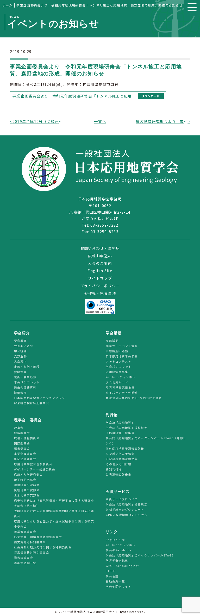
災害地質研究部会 (27, 490)
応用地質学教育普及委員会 (33, 464)
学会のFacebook (119, 550)
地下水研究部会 (25, 480)
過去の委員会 (23, 558)
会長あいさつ (23, 346)
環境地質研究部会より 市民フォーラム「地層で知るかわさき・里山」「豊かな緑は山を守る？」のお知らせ (162, 121)
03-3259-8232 (104, 225)
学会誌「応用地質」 (120, 423)
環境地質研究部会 (27, 485)
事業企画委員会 (25, 454)
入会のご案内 (100, 263)
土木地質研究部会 (27, 495)
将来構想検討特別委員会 (31, 403)
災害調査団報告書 (118, 475)
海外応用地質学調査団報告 (125, 449)
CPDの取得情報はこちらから (128, 515)
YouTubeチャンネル (120, 377)
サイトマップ (100, 278)
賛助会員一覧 (115, 581)
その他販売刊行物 (118, 464)
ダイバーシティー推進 (122, 393)
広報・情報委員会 (27, 438)
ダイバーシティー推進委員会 (34, 469)
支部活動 (20, 356)
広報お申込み (100, 255)
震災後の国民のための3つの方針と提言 (134, 398)
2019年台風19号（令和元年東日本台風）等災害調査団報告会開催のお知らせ (38, 121)
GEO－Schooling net (122, 566)
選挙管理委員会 (25, 532)
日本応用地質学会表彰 (122, 356)
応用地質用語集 (117, 372)
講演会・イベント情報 (122, 346)
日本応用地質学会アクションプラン (39, 398)
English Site (100, 270)
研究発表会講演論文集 (122, 459)
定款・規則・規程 (27, 367)
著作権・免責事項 (100, 293)
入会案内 (20, 362)
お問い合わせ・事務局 (100, 248)
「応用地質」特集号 (120, 433)
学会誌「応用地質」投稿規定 (126, 428)
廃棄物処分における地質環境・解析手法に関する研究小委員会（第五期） (54, 503)
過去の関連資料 (25, 388)
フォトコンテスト (118, 362)
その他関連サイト (118, 586)
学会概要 (20, 341)
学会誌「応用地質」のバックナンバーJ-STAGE (139, 555)
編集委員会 (22, 449)
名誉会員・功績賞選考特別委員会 (38, 537)
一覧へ (100, 121)
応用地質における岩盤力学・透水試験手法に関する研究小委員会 (54, 524)
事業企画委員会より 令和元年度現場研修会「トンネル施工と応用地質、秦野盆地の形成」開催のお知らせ (74, 96)
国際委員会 (22, 443)
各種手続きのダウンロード (125, 510)
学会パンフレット (27, 382)
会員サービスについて (122, 499)
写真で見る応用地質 (120, 388)
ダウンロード (151, 96)
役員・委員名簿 (25, 377)
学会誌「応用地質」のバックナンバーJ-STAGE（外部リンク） (146, 440)
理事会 (19, 428)
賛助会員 (20, 372)
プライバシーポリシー (100, 285)
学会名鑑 (112, 576)
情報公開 (20, 393)
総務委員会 (22, 433)
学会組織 (20, 351)
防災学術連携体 (117, 560)
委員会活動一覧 (25, 563)
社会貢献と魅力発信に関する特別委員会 (43, 547)
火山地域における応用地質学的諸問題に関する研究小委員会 (54, 513)
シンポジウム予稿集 (120, 454)
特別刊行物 (114, 469)
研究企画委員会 (25, 459)
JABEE (110, 571)
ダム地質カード (117, 382)
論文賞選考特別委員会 (30, 542)
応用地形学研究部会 (28, 475)
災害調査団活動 (117, 351)
